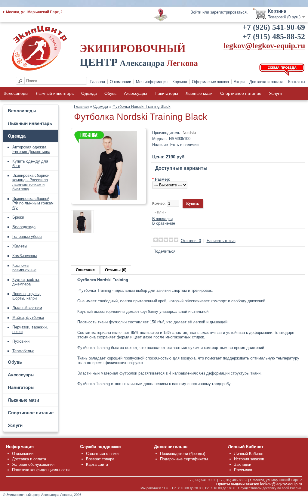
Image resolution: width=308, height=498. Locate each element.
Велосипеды (16, 93)
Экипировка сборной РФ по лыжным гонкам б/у (33, 203)
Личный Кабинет (249, 453)
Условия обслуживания (33, 464)
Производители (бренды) (182, 453)
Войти (195, 12)
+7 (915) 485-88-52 (273, 36)
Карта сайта (97, 464)
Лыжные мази (199, 93)
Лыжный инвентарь (55, 93)
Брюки (18, 217)
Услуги (275, 93)
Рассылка (243, 470)
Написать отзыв (221, 240)
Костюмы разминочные (24, 267)
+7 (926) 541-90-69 (273, 27)
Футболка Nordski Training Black (141, 106)
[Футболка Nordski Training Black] (108, 198)
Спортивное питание (240, 93)
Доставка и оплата (266, 81)
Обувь (110, 93)
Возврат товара (100, 459)
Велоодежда (23, 227)
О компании (120, 81)
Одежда (89, 93)
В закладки (162, 218)
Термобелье (23, 351)
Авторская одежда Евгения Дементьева (31, 149)
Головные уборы (27, 236)
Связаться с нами (102, 453)
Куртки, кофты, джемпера (26, 281)
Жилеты (19, 246)
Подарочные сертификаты (184, 459)
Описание (85, 270)
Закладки (242, 464)
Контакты (296, 81)
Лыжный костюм (27, 308)
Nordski (189, 132)
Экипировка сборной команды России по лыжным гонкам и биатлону (30, 182)
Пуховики (20, 341)
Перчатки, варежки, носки (30, 329)
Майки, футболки (28, 317)
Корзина (179, 81)
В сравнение (163, 223)
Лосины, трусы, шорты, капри (26, 295)
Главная (97, 81)
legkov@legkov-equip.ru (264, 45)
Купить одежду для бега (30, 163)
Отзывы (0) (115, 270)
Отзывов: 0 (191, 240)
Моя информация (152, 81)
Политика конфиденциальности (40, 470)
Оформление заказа (210, 81)
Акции (239, 81)
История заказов (249, 459)
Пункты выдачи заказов (237, 484)
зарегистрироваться (228, 12)
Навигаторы (166, 93)
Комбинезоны (24, 256)
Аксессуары (135, 93)
